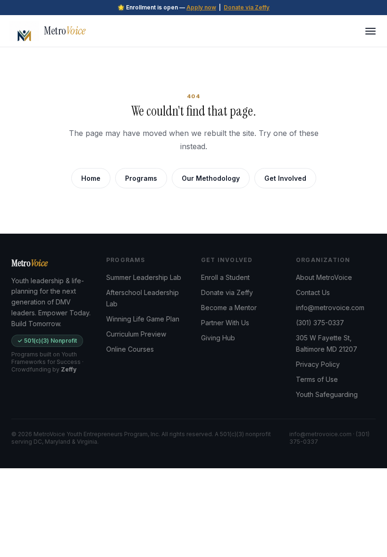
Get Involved (285, 178)
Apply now (201, 7)
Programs (141, 178)
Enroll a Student (225, 277)
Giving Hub (218, 338)
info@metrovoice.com (330, 308)
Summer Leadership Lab (143, 277)
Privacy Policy (318, 364)
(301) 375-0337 (320, 323)
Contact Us (313, 292)
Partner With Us (225, 323)
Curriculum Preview (136, 334)
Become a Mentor (229, 308)
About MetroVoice (324, 277)
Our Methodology (211, 178)
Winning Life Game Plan (142, 319)
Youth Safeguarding (327, 394)
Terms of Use (317, 379)
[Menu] (370, 31)
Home (91, 178)
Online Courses (130, 349)
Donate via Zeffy (246, 7)
